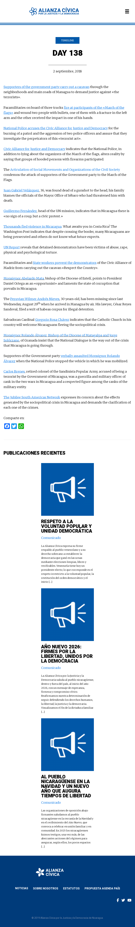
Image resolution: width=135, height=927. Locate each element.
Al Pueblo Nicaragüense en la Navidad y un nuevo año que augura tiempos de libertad (66, 786)
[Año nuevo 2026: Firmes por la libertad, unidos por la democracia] (67, 591)
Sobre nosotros (45, 888)
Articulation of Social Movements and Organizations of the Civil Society (65, 170)
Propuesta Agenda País (102, 888)
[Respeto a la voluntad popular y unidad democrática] (67, 466)
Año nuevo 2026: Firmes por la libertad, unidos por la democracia (67, 654)
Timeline (67, 40)
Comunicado (51, 538)
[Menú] (127, 11)
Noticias (21, 888)
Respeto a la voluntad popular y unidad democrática (66, 526)
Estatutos (71, 888)
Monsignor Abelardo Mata (24, 278)
